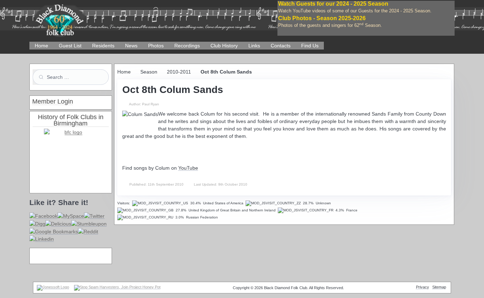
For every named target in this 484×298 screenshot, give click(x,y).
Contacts (281, 45)
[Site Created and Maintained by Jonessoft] (53, 287)
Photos (156, 45)
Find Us (310, 45)
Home (41, 45)
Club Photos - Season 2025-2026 (322, 18)
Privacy (422, 287)
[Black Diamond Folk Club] (59, 17)
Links (254, 45)
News (131, 45)
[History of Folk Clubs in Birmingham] (71, 155)
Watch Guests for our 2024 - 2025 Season (333, 4)
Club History (224, 45)
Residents (103, 45)
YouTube (188, 168)
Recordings (187, 45)
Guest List (70, 45)
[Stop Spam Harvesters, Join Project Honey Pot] (117, 287)
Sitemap (439, 287)
